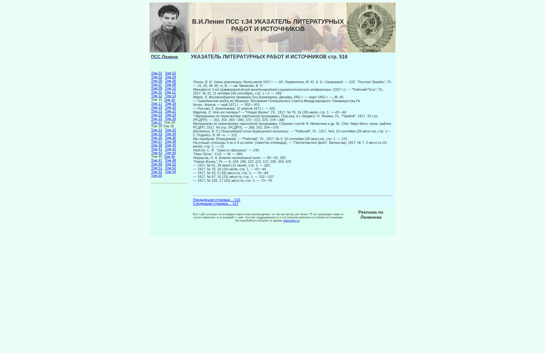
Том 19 (156, 107)
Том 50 (170, 164)
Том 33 (156, 134)
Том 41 (156, 149)
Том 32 (170, 130)
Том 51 (156, 168)
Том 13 (156, 96)
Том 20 (170, 107)
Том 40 (170, 145)
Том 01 (156, 73)
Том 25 (156, 118)
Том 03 (156, 77)
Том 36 (170, 137)
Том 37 (156, 141)
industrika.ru (291, 220)
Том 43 (156, 153)
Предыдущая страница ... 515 (216, 200)
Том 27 (156, 122)
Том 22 (170, 111)
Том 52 (170, 168)
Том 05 (156, 80)
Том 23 (156, 115)
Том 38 (170, 141)
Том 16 (169, 99)
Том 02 (170, 73)
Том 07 (156, 84)
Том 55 (156, 175)
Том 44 (170, 153)
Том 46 (169, 156)
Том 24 (170, 115)
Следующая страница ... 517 (215, 203)
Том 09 (156, 88)
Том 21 (156, 111)
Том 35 (156, 137)
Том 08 (170, 84)
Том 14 (170, 96)
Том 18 (170, 103)
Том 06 (170, 80)
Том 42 (170, 149)
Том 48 (170, 160)
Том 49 (156, 164)
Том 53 (156, 171)
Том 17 (156, 103)
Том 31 (156, 130)
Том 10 (170, 88)
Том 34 (170, 134)
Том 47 (156, 160)
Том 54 (170, 171)
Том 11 (156, 92)
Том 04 (170, 77)
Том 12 (170, 92)
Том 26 (170, 118)
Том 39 (156, 145)
